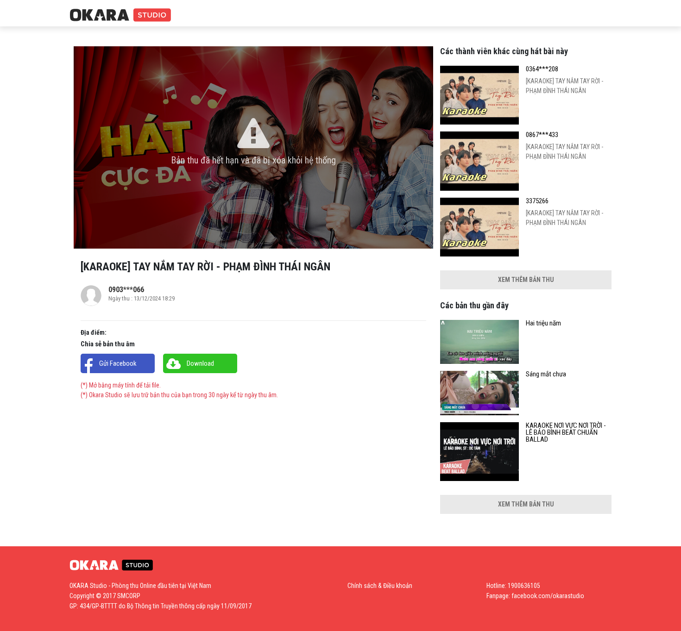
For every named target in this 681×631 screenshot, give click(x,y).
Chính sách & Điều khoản (379, 585)
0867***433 (542, 134)
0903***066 (126, 289)
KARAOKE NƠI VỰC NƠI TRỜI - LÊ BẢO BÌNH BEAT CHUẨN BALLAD (566, 432)
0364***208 (542, 69)
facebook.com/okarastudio (547, 596)
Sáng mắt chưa (546, 374)
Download (200, 363)
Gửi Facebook (118, 363)
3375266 (537, 201)
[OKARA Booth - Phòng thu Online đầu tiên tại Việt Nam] (120, 15)
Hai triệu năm (543, 323)
